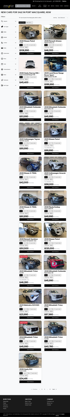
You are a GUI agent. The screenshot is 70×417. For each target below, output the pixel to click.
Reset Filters (22, 22)
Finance (57, 6)
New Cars (28, 401)
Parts (61, 6)
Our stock (39, 6)
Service (52, 6)
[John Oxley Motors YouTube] (64, 1)
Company (66, 6)
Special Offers (45, 6)
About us (49, 403)
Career (49, 405)
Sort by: (55, 17)
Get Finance (30, 53)
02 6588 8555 (57, 1)
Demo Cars (28, 403)
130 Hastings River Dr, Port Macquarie (43, 1)
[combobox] (23, 5)
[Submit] (16, 5)
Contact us (50, 401)
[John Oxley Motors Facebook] (62, 1)
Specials (5, 401)
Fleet (49, 6)
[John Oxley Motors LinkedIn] (66, 1)
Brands (33, 6)
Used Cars (28, 405)
